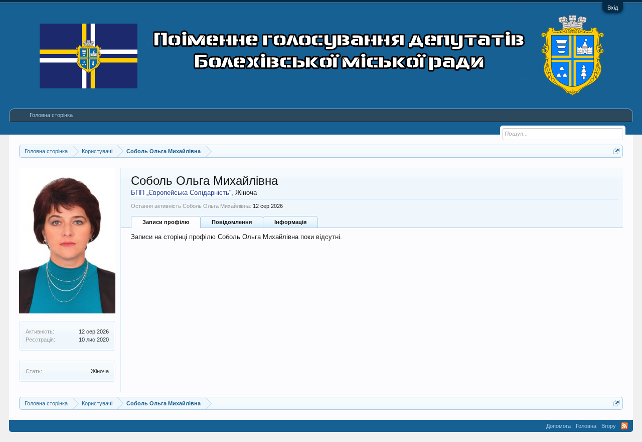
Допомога (558, 426)
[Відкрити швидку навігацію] (616, 151)
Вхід (612, 8)
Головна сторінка (51, 115)
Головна (586, 426)
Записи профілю (165, 222)
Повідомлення (232, 222)
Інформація (290, 222)
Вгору (608, 426)
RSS (624, 425)
